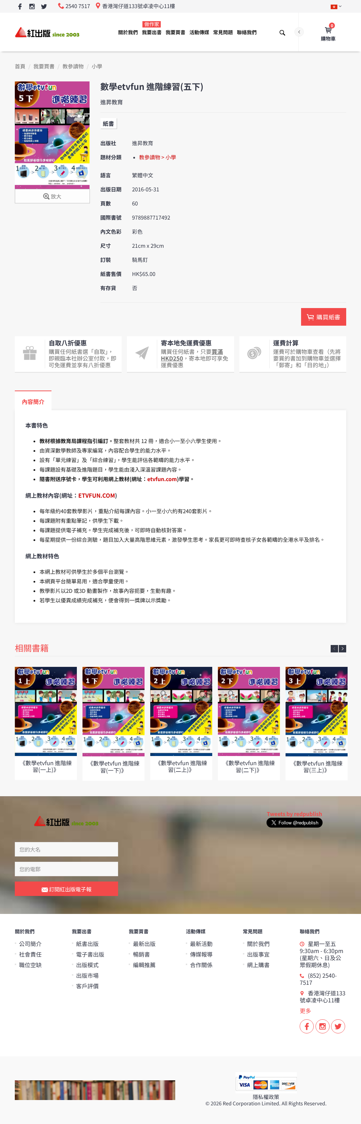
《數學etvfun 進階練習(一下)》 (113, 766)
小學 (97, 66)
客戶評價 (87, 986)
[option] (45, 723)
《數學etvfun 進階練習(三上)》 (316, 766)
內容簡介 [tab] (33, 401)
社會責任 (30, 954)
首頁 (20, 66)
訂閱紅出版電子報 (69, 889)
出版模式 (87, 964)
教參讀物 (73, 66)
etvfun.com (162, 479)
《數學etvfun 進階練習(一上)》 (46, 766)
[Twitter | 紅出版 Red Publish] (44, 6)
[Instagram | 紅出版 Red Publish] (32, 6)
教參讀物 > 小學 (157, 157)
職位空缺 (30, 964)
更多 (305, 1010)
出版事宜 (258, 954)
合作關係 (201, 964)
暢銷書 (141, 954)
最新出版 (144, 943)
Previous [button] (334, 648)
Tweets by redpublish (294, 814)
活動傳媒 (199, 32)
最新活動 (201, 943)
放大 (55, 196)
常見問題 (223, 32)
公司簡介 (30, 943)
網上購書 (258, 964)
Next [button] (342, 648)
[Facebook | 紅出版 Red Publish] (20, 6)
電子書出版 (90, 954)
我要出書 (151, 28)
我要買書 (175, 32)
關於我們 (128, 32)
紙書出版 (87, 943)
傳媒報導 (201, 954)
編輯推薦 (144, 964)
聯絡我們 (247, 32)
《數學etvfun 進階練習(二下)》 (249, 766)
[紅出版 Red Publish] (47, 32)
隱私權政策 (266, 1097)
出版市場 (87, 975)
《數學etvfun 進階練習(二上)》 (181, 766)
